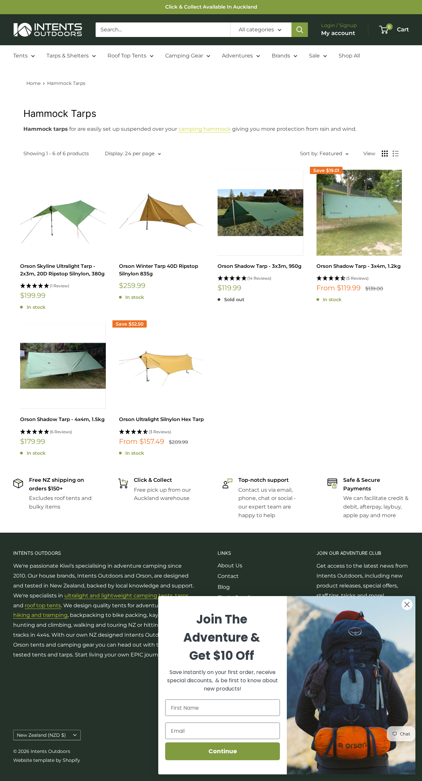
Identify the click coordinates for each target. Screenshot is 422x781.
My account (338, 33)
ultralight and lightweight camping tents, (119, 595)
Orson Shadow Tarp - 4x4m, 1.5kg (62, 419)
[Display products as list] (396, 154)
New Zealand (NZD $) (41, 735)
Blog (224, 587)
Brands (281, 56)
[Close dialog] (407, 604)
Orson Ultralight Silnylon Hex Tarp (161, 419)
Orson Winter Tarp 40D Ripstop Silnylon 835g (158, 270)
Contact (228, 576)
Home (33, 83)
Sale (314, 56)
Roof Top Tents (126, 56)
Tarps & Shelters (67, 56)
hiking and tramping (40, 615)
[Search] (299, 29)
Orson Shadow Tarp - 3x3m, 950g (259, 266)
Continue (222, 751)
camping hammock (204, 129)
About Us (230, 565)
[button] (63, 286)
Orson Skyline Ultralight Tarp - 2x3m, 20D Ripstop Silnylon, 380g (62, 270)
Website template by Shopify (46, 760)
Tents (20, 56)
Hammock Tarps (66, 83)
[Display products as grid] (385, 154)
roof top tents (43, 605)
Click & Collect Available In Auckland (211, 7)
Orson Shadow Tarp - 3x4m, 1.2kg (358, 266)
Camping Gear (184, 56)
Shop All (349, 56)
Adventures (237, 56)
